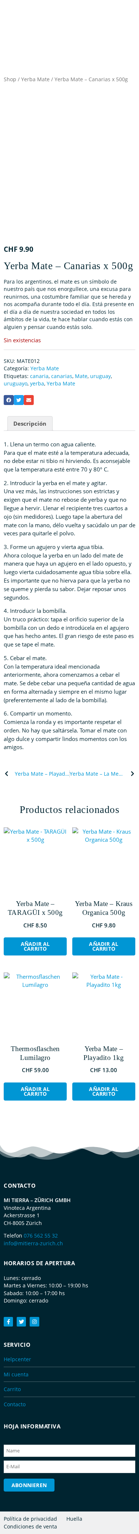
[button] (9, 400)
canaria (39, 376)
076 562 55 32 (41, 1235)
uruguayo (15, 383)
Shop (10, 79)
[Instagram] (34, 1321)
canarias (61, 376)
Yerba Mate (35, 79)
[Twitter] (21, 1321)
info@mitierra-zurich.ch (33, 1243)
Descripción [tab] (29, 423)
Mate (81, 376)
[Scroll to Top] (129, 1513)
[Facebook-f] (8, 1321)
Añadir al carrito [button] (35, 946)
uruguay (100, 376)
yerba (37, 383)
